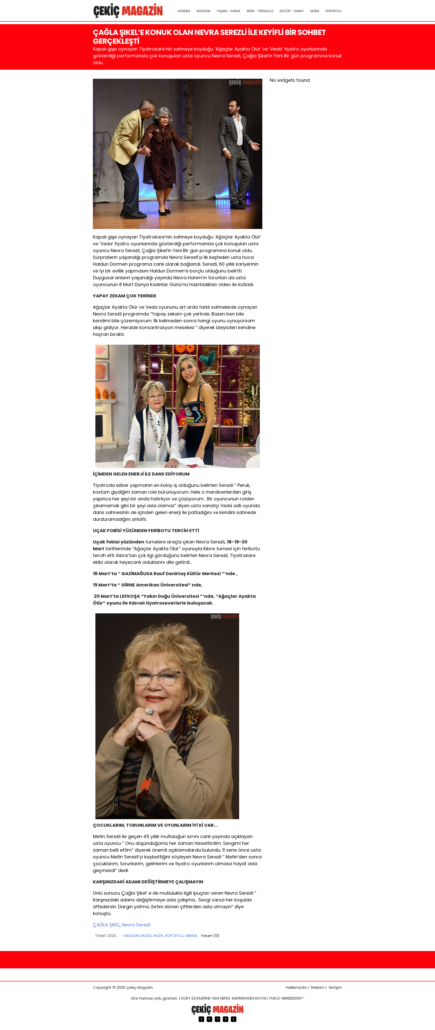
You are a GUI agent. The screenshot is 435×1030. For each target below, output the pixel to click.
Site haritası (142, 998)
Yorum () (210, 935)
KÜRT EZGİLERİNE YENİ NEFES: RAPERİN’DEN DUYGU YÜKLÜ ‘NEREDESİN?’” (242, 998)
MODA (314, 11)
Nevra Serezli (136, 925)
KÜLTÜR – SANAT (292, 11)
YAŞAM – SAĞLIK (228, 11)
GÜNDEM (183, 11)
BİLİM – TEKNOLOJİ (260, 11)
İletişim (335, 987)
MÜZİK (158, 935)
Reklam (317, 987)
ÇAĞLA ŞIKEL (106, 925)
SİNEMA (191, 935)
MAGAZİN (203, 11)
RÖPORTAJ (333, 11)
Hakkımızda (296, 987)
